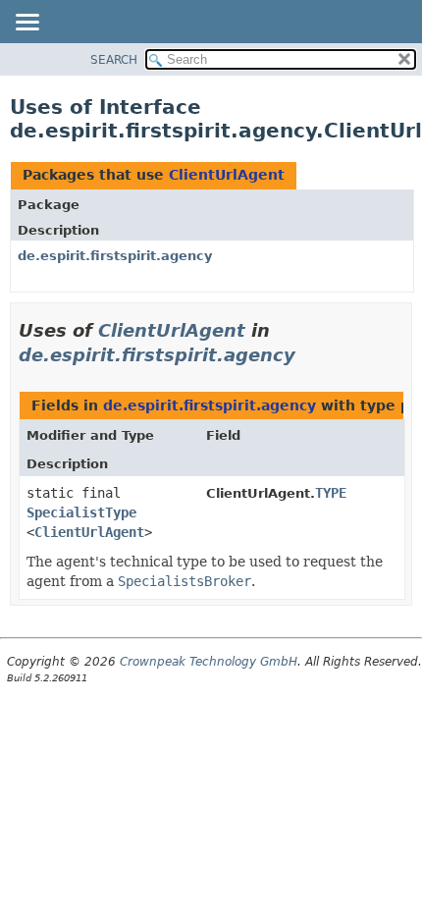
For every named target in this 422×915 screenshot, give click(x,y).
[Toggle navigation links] (26, 23)
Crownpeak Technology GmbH (208, 662)
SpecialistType (81, 512)
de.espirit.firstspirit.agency (115, 255)
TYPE (330, 493)
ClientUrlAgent (227, 175)
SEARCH (113, 60)
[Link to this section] (309, 355)
